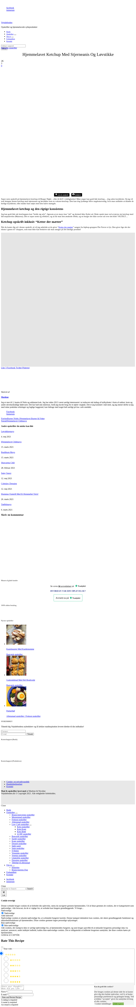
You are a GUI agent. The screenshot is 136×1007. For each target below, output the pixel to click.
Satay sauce (6, 473)
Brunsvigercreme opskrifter (23, 815)
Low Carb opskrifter (20, 824)
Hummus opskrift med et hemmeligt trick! (19, 494)
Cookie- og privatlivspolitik (17, 782)
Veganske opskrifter (20, 853)
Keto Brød (21, 831)
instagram (10, 10)
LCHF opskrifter (24, 834)
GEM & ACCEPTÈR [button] (10, 935)
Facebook (10, 412)
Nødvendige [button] (6, 910)
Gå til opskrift (62, 195)
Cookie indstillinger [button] (103, 1004)
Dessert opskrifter (19, 843)
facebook (10, 8)
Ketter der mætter (66, 227)
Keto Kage (21, 829)
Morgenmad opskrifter (21, 817)
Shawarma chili (8, 463)
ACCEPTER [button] (118, 1004)
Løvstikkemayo (7, 431)
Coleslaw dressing (9, 483)
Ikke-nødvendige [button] (8, 923)
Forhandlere (10, 39)
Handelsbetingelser (14, 784)
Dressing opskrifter (9, 48)
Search (30, 889)
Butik (8, 32)
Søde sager (16, 846)
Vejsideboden (6, 22)
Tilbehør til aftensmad (21, 863)
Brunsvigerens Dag (20, 870)
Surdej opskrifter (19, 839)
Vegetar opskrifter (19, 855)
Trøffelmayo (6, 504)
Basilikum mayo (8, 452)
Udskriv (78, 195)
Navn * (4, 992)
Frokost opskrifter (19, 819)
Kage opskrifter (18, 841)
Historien (15, 867)
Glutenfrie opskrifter (20, 858)
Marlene (5, 397)
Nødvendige (9, 913)
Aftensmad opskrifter (20, 822)
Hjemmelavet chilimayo (11, 442)
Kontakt (9, 41)
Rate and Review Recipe (11, 997)
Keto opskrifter (23, 827)
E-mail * (4, 994)
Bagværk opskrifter (20, 836)
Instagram (10, 414)
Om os (8, 36)
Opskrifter (10, 34)
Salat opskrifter (18, 848)
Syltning (15, 851)
